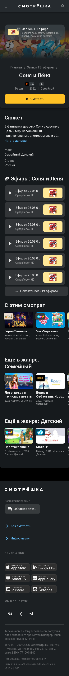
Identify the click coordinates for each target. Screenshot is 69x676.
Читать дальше (16, 140)
